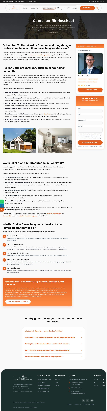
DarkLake (34, 407)
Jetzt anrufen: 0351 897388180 (18, 301)
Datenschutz (77, 404)
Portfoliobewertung (43, 391)
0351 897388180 (91, 89)
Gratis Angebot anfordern (90, 142)
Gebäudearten (35, 8)
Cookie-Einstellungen (88, 404)
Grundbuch (47, 114)
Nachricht (83, 126)
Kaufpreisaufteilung (43, 388)
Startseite (25, 8)
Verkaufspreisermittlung (44, 385)
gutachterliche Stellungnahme (28, 216)
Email (81, 114)
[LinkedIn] (2, 206)
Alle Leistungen (60, 8)
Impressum (69, 404)
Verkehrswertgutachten (53, 213)
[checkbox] (78, 136)
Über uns (57, 379)
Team (56, 382)
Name (82, 108)
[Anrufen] (97, 8)
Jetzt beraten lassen (87, 8)
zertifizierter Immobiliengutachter (39, 55)
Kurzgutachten (7, 216)
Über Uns (68, 8)
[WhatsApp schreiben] (2, 202)
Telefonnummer (84, 120)
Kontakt (75, 8)
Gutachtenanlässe (48, 8)
